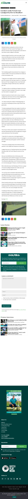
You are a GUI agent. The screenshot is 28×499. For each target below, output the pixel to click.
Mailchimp (15, 269)
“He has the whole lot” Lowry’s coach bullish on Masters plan (16, 333)
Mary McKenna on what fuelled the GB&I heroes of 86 (17, 320)
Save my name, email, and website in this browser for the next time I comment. (14, 298)
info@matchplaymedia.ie (9, 438)
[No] (26, 495)
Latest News (12, 7)
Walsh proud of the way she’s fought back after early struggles (16, 228)
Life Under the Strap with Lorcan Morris (17, 324)
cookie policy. (18, 495)
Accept (14, 497)
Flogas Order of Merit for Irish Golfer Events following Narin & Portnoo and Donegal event (17, 243)
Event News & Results (11, 245)
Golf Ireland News (5, 7)
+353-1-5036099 (4, 436)
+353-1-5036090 (6, 435)
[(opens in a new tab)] (14, 402)
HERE (6, 199)
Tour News (13, 230)
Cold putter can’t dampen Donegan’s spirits (16, 233)
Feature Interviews (11, 322)
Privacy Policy (8, 269)
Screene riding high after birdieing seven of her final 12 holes (17, 238)
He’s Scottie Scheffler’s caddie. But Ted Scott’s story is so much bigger (17, 328)
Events (16, 245)
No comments (23, 15)
